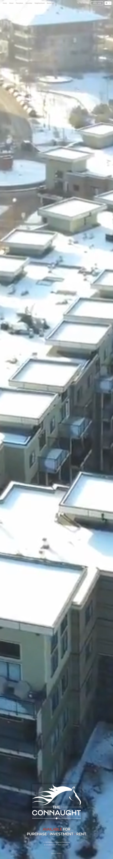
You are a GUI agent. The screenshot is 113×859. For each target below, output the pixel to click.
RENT (81, 834)
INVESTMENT (61, 834)
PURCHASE (37, 834)
